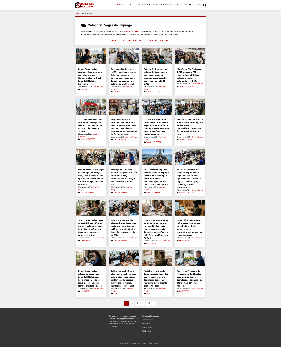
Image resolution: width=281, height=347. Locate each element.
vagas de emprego (133, 31)
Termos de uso (147, 320)
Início (77, 13)
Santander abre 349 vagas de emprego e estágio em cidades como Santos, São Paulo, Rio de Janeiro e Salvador (90, 125)
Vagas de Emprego (120, 92)
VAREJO (168, 40)
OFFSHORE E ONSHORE (132, 40)
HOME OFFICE (115, 40)
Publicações (146, 331)
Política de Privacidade (150, 316)
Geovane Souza (98, 86)
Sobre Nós (146, 323)
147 (148, 303)
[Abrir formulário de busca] (204, 5)
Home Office (85, 89)
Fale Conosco (147, 327)
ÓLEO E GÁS (148, 40)
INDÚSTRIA (158, 40)
